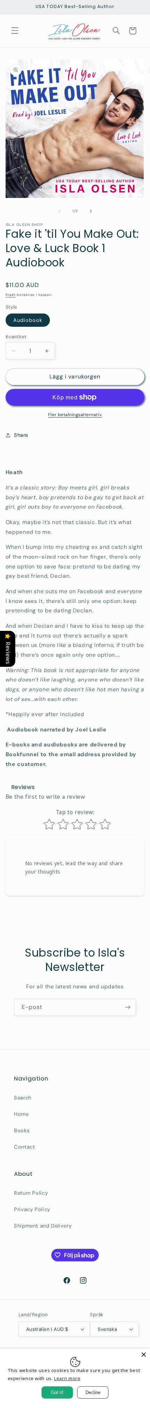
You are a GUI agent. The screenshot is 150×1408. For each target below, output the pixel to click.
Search (22, 1097)
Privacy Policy (32, 1209)
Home (21, 1114)
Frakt (11, 295)
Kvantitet (16, 336)
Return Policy (31, 1192)
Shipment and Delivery (43, 1225)
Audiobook (27, 320)
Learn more (67, 1378)
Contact (24, 1146)
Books (21, 1130)
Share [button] (21, 435)
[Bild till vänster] (59, 211)
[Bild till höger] (90, 211)
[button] (15, 31)
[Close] (143, 1354)
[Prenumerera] (128, 1007)
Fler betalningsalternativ (75, 415)
